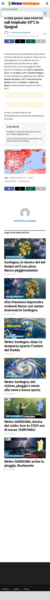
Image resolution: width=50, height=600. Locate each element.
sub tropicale (24, 181)
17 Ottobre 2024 (10, 434)
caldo (30, 178)
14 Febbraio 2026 (10, 394)
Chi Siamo (5, 589)
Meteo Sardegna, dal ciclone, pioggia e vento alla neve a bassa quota (22, 386)
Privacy (26, 589)
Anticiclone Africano (18, 178)
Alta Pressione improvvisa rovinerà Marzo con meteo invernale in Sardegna (24, 306)
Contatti (16, 589)
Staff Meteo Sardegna (20, 33)
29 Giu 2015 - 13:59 (13, 36)
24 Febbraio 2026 (10, 274)
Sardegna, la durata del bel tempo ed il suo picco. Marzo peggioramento (24, 266)
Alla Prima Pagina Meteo (14, 257)
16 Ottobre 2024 (10, 469)
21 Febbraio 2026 (10, 314)
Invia (45, 13)
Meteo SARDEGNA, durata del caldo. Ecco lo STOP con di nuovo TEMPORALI (24, 426)
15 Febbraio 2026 (10, 354)
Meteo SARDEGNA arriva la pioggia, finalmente (24, 463)
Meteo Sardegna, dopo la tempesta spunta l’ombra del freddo (23, 346)
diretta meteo (10, 181)
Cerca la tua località (9, 9)
